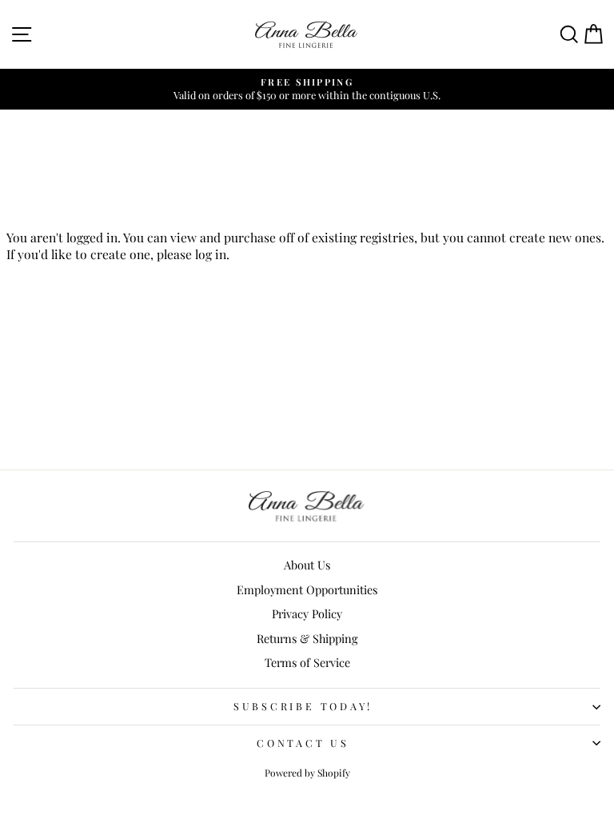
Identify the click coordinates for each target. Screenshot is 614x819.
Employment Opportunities (307, 589)
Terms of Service (307, 662)
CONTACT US (303, 742)
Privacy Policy (307, 613)
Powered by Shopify (307, 772)
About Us (307, 565)
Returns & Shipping (307, 638)
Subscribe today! (303, 706)
